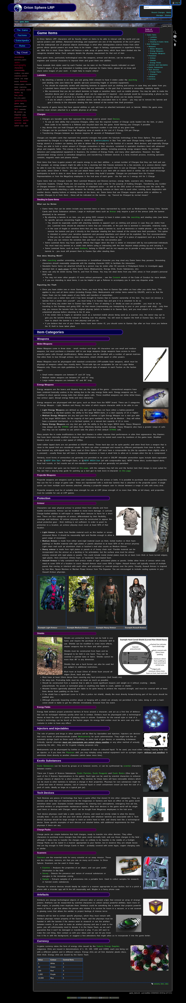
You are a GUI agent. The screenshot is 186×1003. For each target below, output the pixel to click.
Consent (116, 277)
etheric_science (19, 90)
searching (132, 80)
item (16, 109)
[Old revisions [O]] (175, 36)
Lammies (153, 37)
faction (17, 92)
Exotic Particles (84, 773)
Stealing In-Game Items (159, 42)
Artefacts (152, 77)
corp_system (25, 73)
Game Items (151, 35)
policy (24, 115)
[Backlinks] (175, 40)
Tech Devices (154, 70)
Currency (152, 79)
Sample (45, 879)
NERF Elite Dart (53, 461)
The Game (22, 30)
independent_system (20, 106)
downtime (28, 84)
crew (21, 78)
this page (84, 468)
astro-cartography (20, 63)
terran (22, 125)
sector (25, 120)
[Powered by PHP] (82, 998)
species (17, 123)
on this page (125, 471)
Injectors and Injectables (158, 65)
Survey (45, 873)
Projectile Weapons (157, 53)
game (16, 103)
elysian (16, 87)
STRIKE (65, 427)
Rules (22, 46)
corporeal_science (20, 76)
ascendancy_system (20, 59)
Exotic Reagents (100, 773)
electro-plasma (102, 141)
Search (170, 7)
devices (16, 81)
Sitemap (168, 15)
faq (22, 92)
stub (24, 123)
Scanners (153, 74)
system (16, 126)
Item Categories (153, 44)
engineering (22, 87)
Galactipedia (22, 40)
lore (25, 112)
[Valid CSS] (103, 998)
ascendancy (19, 57)
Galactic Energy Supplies (108, 946)
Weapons (152, 46)
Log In (177, 3)
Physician (70, 752)
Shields (153, 60)
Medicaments (84, 736)
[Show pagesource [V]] (175, 32)
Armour (153, 58)
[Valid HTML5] (93, 998)
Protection (152, 56)
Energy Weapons (156, 51)
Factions (22, 35)
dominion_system (19, 84)
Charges (153, 39)
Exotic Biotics (119, 773)
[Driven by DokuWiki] (114, 998)
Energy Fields (155, 63)
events (28, 90)
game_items (24, 22)
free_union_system (19, 98)
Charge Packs (155, 72)
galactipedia (21, 100)
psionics (17, 118)
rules (24, 117)
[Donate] (72, 998)
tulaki (26, 125)
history (22, 103)
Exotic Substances (156, 67)
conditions (17, 73)
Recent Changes (158, 12)
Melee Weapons (156, 49)
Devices (116, 119)
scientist (127, 766)
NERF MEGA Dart (92, 461)
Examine (46, 868)
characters (18, 68)
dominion (23, 81)
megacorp (17, 115)
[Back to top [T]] (175, 44)
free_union (18, 95)
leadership (23, 109)
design (26, 78)
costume (16, 78)
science (17, 120)
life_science (18, 112)
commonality (19, 70)
